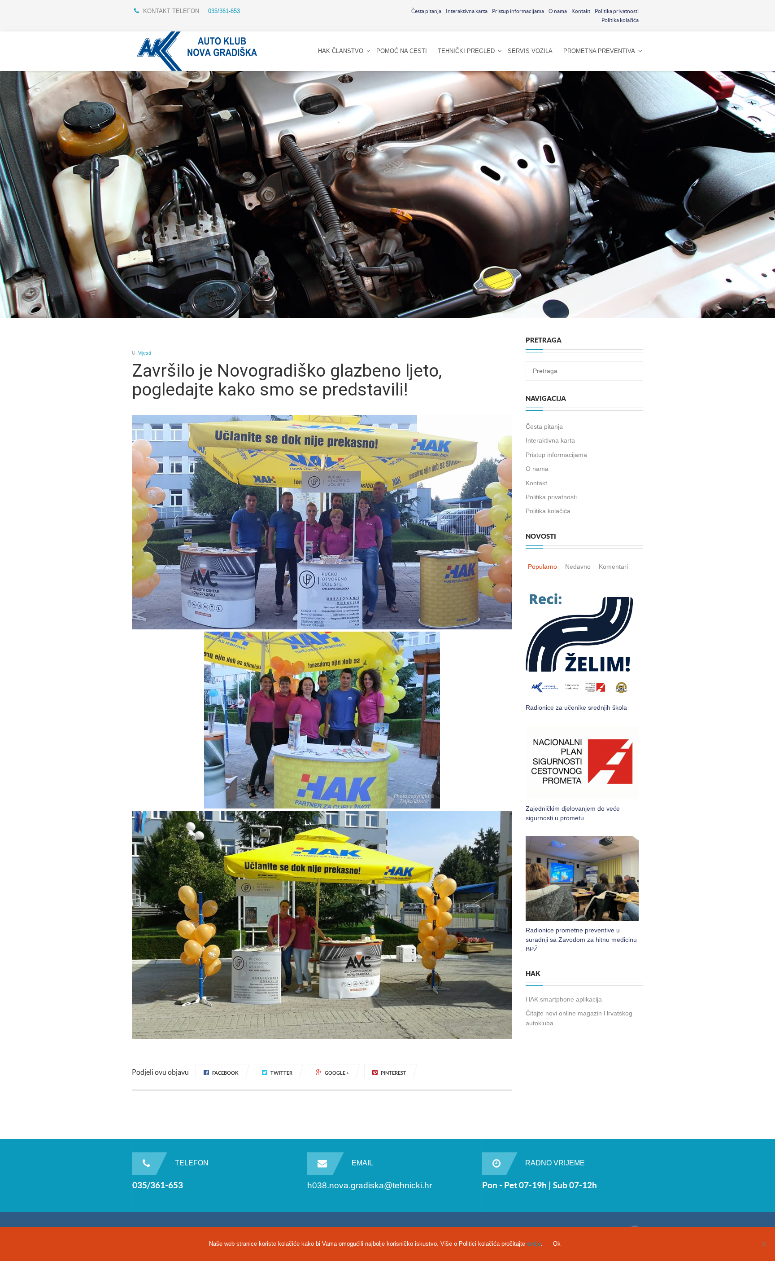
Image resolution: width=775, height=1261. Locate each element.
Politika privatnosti (617, 11)
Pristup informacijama (518, 11)
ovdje (534, 1243)
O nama (558, 11)
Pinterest (393, 1073)
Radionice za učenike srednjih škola (576, 707)
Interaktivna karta (467, 11)
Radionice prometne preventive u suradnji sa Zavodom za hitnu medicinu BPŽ (581, 940)
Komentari (613, 566)
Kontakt (580, 11)
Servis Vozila (530, 51)
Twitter (281, 1073)
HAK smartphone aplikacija (564, 999)
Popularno (542, 566)
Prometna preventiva (599, 51)
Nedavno (578, 566)
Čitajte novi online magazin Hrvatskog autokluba (579, 1018)
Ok (557, 1243)
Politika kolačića (620, 20)
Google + (337, 1073)
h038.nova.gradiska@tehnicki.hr (369, 1185)
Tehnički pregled (466, 51)
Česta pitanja (426, 11)
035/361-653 (224, 11)
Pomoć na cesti (401, 51)
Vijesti (144, 353)
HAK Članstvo (340, 51)
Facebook (225, 1073)
